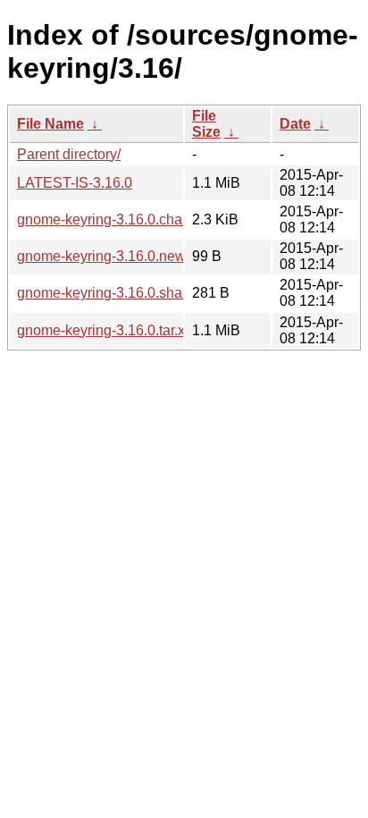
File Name (50, 123)
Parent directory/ (69, 154)
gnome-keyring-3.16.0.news (105, 256)
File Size (206, 123)
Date (295, 123)
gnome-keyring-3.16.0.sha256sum (125, 292)
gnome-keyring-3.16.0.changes (115, 219)
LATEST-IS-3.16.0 (74, 182)
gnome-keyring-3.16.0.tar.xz (104, 330)
